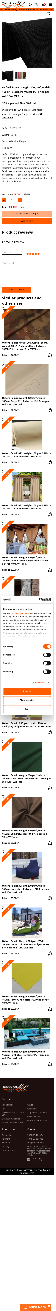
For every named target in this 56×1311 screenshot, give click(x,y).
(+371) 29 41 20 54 (35, 1135)
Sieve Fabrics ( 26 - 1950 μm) (13, 1114)
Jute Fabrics (7, 1105)
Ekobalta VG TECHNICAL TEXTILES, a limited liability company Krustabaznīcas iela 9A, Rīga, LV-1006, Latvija (39, 1150)
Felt (3, 1109)
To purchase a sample (27, 213)
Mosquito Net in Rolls (37, 1120)
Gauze (30, 1105)
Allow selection (27, 700)
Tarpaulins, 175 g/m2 (37, 1113)
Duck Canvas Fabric (11, 1119)
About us (6, 1143)
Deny (27, 709)
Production (7, 1135)
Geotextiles (32, 1109)
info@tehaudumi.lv (35, 1143)
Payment (6, 1139)
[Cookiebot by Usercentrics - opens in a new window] (39, 599)
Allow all (27, 691)
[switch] (47, 655)
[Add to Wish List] (49, 13)
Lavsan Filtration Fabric (12, 1123)
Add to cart (27, 220)
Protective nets (34, 1116)
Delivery (5, 1146)
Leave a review (16, 289)
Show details (39, 682)
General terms (8, 1150)
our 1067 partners (20, 613)
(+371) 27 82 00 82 (35, 1139)
